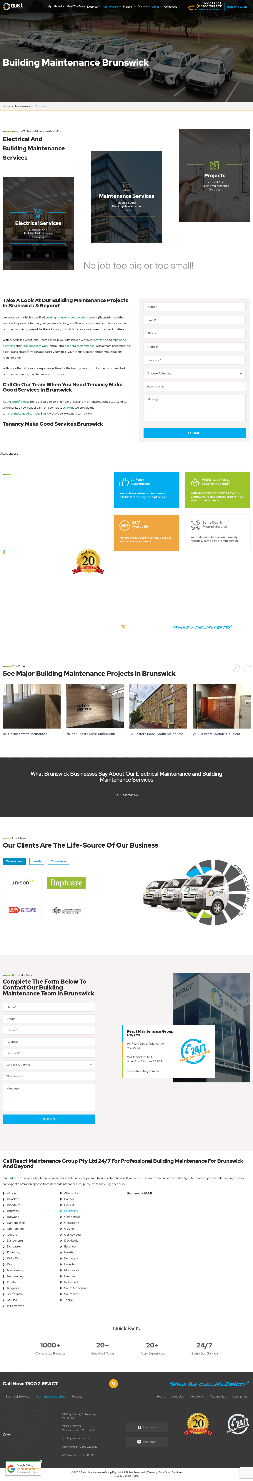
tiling (24, 346)
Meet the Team (76, 6)
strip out (68, 408)
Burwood (13, 1217)
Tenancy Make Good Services (164, 1472)
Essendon (70, 1246)
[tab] (14, 861)
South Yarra (15, 1294)
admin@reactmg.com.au (143, 1071)
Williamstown (15, 1306)
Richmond (71, 1282)
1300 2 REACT (211, 5)
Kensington (71, 1258)
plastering (99, 340)
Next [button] (247, 668)
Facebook (149, 1427)
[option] (126, 51)
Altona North (72, 1193)
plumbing (9, 346)
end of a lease (20, 402)
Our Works (144, 6)
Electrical (92, 6)
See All (38, 257)
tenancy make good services (21, 413)
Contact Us (171, 6)
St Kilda (12, 1300)
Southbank (71, 1294)
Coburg (12, 1235)
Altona (11, 1193)
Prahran (69, 1276)
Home (6, 106)
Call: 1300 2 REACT (140, 1057)
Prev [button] (236, 668)
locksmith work (39, 346)
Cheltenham (15, 1229)
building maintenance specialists (67, 317)
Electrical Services (18, 1396)
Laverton (70, 1264)
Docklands (71, 1240)
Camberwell (72, 1217)
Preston (12, 1282)
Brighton (13, 1211)
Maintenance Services (50, 1396)
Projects (128, 6)
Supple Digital (131, 1475)
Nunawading (15, 1276)
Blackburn (14, 1205)
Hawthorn (70, 1252)
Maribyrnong (15, 1270)
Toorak (68, 1300)
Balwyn (69, 1199)
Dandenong (15, 1240)
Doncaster (14, 1246)
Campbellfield (16, 1223)
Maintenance (110, 6)
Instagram (150, 1442)
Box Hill (69, 1205)
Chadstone (71, 1223)
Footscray (13, 1252)
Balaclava (13, 1199)
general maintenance (80, 346)
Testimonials (218, 1396)
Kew (10, 1264)
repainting (119, 340)
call (11, 1178)
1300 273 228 (71, 1426)
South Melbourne (76, 1288)
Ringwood (13, 1288)
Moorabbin (71, 1270)
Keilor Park (14, 1258)
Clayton (69, 1229)
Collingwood (72, 1235)
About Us (58, 6)
